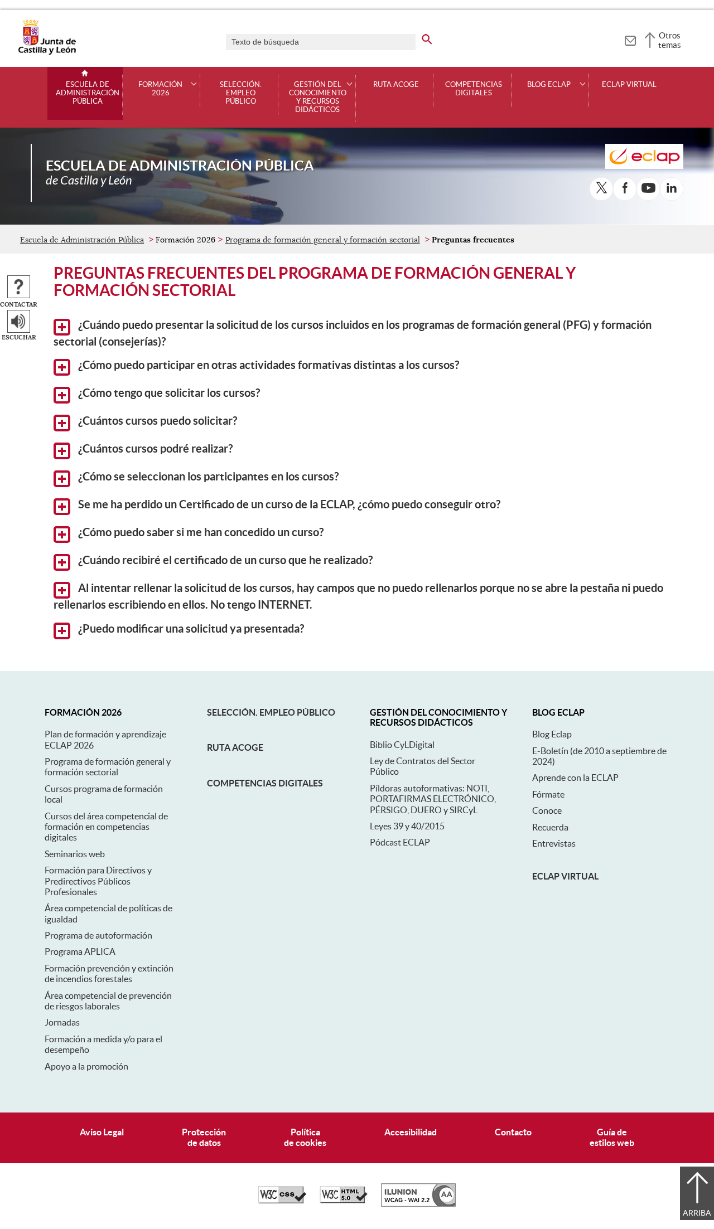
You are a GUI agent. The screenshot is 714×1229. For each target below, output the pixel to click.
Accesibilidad (410, 1132)
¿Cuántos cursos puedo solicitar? (156, 421)
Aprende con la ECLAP (575, 778)
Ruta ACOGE (235, 747)
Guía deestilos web (612, 1137)
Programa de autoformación (98, 935)
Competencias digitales (265, 783)
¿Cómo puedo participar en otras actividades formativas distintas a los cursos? (267, 365)
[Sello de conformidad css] (282, 1200)
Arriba (697, 1212)
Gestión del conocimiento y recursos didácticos (317, 97)
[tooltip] (630, 39)
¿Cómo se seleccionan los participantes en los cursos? (207, 476)
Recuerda (550, 827)
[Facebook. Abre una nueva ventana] (624, 189)
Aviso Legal (102, 1132)
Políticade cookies (305, 1137)
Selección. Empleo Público (241, 93)
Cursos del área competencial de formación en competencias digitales (106, 827)
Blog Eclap (552, 734)
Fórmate (548, 794)
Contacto (513, 1132)
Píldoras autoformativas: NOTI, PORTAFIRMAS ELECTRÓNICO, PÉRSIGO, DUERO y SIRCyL (433, 799)
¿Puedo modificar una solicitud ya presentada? (190, 629)
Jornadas (62, 1022)
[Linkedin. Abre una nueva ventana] (671, 189)
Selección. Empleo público (271, 712)
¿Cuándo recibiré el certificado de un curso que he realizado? (224, 560)
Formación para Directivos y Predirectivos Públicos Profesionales (98, 881)
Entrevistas (554, 843)
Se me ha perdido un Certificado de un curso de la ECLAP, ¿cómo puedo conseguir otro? (288, 504)
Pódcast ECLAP (400, 842)
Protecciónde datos (204, 1137)
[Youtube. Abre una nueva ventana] (648, 189)
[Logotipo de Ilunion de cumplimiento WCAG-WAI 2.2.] (418, 1203)
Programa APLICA (80, 951)
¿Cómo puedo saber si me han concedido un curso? (200, 532)
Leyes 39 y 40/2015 (407, 826)
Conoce (547, 810)
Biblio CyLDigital (402, 745)
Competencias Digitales (473, 89)
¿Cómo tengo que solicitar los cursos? (168, 393)
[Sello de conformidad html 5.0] (344, 1200)
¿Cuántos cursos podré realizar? (154, 449)
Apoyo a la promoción (86, 1066)
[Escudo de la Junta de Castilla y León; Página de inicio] (47, 52)
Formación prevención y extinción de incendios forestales (109, 973)
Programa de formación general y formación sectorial (322, 240)
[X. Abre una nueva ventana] (601, 189)
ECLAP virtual (629, 85)
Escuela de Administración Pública (87, 93)
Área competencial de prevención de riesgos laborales (108, 1000)
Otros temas (669, 40)
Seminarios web (75, 854)
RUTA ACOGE (396, 85)
